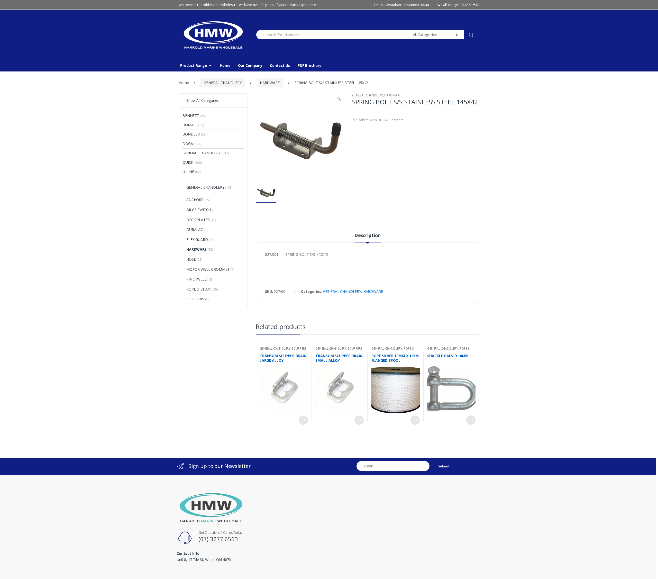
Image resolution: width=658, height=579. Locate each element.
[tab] (367, 237)
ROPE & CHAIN (198, 289)
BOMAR (189, 124)
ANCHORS (194, 199)
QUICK (187, 162)
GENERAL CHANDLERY (223, 82)
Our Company (250, 65)
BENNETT (190, 115)
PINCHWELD (196, 279)
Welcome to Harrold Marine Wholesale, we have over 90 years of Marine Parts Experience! (248, 4)
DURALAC (194, 229)
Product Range (193, 65)
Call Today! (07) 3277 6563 (460, 4)
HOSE (191, 259)
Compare (396, 119)
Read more (303, 420)
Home (225, 65)
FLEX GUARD (197, 239)
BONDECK (191, 134)
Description (367, 235)
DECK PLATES (197, 219)
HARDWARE (270, 82)
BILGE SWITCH (198, 209)
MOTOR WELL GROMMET (208, 269)
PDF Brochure (310, 65)
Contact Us (280, 65)
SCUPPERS (299, 348)
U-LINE (188, 171)
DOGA (187, 143)
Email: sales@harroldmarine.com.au (401, 4)
